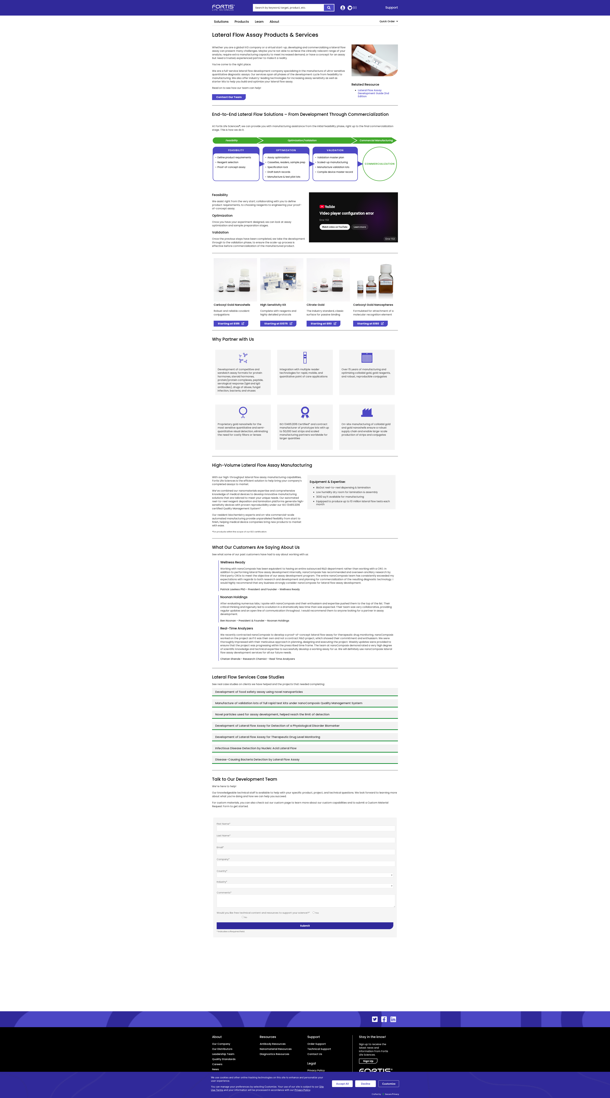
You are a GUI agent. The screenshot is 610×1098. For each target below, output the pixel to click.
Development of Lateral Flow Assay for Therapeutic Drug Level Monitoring (267, 737)
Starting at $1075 (276, 323)
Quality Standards (224, 1059)
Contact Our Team (229, 97)
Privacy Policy (316, 1070)
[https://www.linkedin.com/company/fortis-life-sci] (394, 1019)
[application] (305, 1085)
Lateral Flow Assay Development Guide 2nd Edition (373, 93)
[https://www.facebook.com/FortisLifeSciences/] (385, 1019)
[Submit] (327, 8)
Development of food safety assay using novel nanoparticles (259, 692)
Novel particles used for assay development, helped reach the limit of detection (272, 714)
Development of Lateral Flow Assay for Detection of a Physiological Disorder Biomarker (277, 726)
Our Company (221, 1044)
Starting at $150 (368, 323)
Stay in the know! (372, 1037)
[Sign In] (342, 8)
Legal (311, 1063)
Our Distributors (222, 1049)
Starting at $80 (321, 323)
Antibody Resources (273, 1044)
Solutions (221, 21)
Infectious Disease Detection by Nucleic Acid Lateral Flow (256, 748)
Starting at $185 (229, 323)
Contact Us (314, 1054)
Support (391, 7)
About (274, 21)
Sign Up (368, 1061)
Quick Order (387, 21)
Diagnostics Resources (274, 1054)
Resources (268, 1037)
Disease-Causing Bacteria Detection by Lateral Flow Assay (257, 759)
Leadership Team (223, 1054)
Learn (259, 21)
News (215, 1069)
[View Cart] (350, 8)
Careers (217, 1064)
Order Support (316, 1044)
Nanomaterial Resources (276, 1049)
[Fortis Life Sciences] (225, 8)
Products (242, 21)
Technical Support (319, 1049)
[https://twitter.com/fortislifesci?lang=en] (376, 1019)
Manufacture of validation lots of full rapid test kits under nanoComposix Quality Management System (288, 703)
